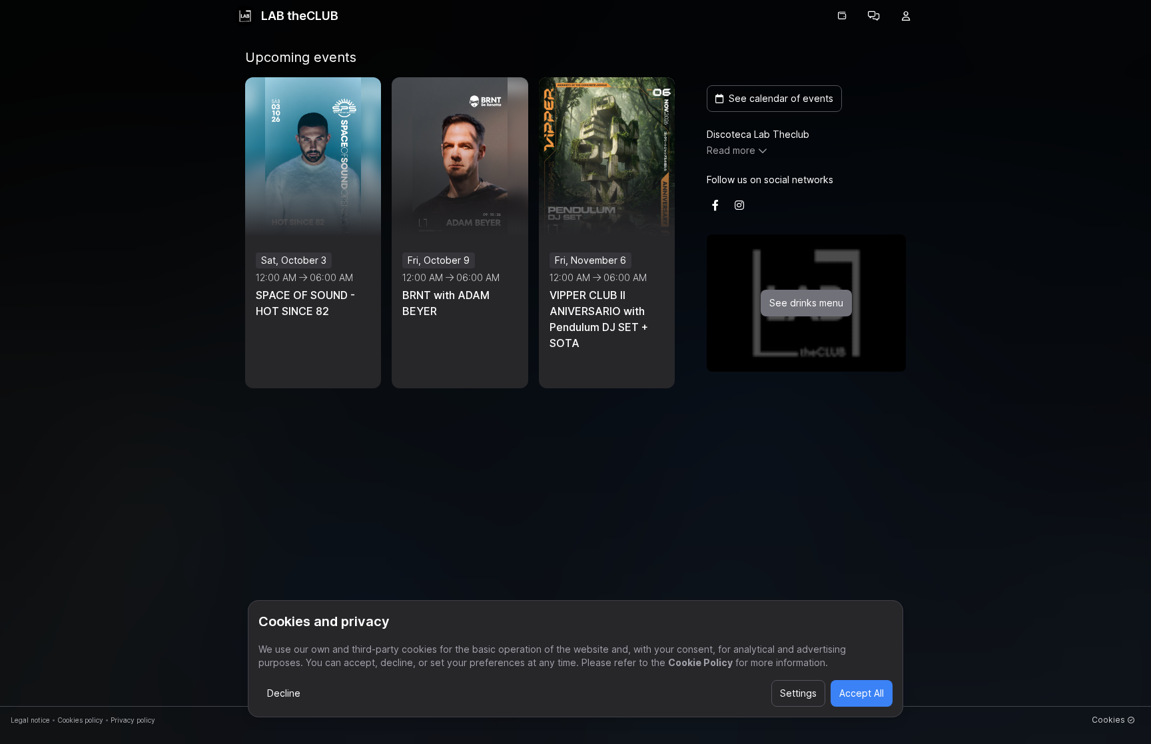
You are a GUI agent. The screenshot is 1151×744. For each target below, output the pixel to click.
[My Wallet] (842, 16)
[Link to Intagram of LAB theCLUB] (739, 205)
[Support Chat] (874, 16)
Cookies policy (80, 720)
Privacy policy (133, 720)
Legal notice (30, 720)
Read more (731, 150)
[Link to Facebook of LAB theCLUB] (715, 205)
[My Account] (906, 16)
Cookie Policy (700, 662)
